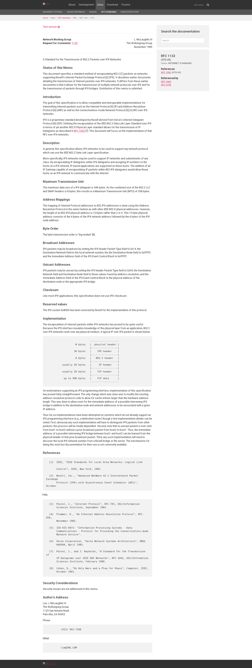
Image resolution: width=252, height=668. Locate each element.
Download (112, 4)
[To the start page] (49, 663)
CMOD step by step (129, 12)
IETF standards (108, 12)
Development (86, 4)
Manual (93, 12)
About (72, 4)
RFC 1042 (79, 130)
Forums (125, 4)
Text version (50, 26)
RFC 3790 (166, 85)
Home (45, 18)
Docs (100, 4)
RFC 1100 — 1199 (87, 18)
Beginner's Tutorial (53, 12)
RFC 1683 (166, 81)
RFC (75, 18)
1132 (75, 43)
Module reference (76, 12)
